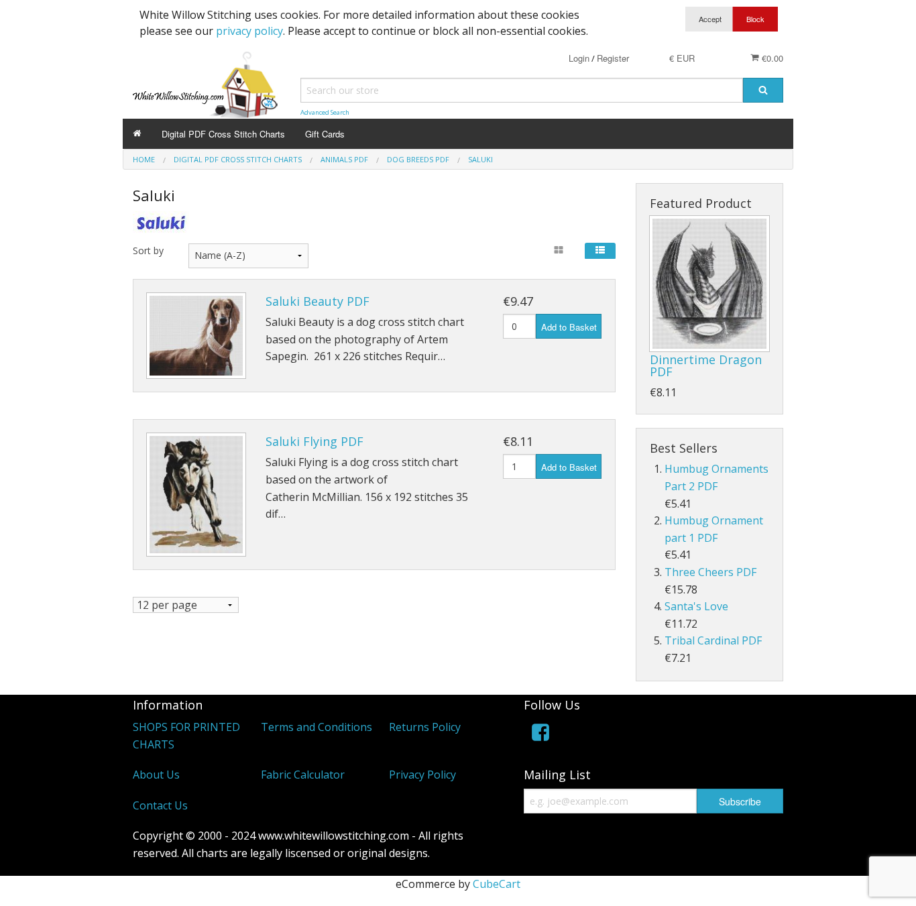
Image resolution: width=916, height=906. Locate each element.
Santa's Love (696, 606)
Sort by (148, 250)
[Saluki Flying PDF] (196, 494)
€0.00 (771, 58)
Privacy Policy (422, 774)
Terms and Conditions (316, 727)
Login (579, 58)
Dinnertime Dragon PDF (706, 365)
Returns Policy (425, 727)
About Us (156, 774)
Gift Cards (325, 133)
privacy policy (249, 30)
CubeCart (496, 883)
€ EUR (682, 58)
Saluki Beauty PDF (317, 301)
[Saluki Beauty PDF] (196, 335)
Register (613, 58)
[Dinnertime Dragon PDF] (709, 283)
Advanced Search (324, 112)
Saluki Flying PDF (314, 441)
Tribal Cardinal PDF (713, 640)
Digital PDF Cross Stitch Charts (223, 133)
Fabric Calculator (303, 774)
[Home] (137, 134)
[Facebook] (540, 734)
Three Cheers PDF (710, 572)
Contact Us (160, 805)
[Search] (763, 90)
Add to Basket (569, 327)
